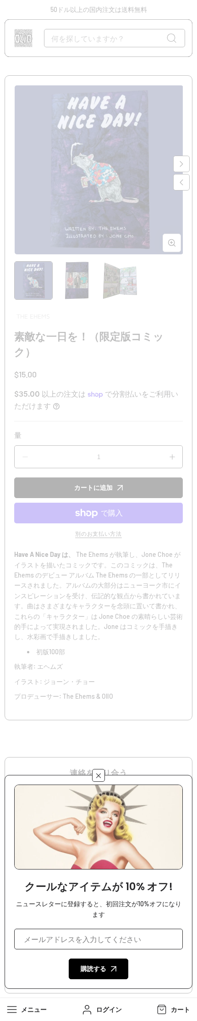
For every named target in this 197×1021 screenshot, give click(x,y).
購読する (93, 968)
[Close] (98, 775)
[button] (172, 1009)
